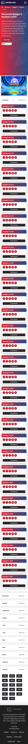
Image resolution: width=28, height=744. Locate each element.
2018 (19, 685)
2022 (12, 680)
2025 (12, 676)
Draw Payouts (14, 115)
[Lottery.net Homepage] (2, 7)
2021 (19, 680)
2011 (5, 698)
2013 (12, 694)
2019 (12, 685)
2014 (5, 694)
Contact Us (14, 732)
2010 (12, 698)
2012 (19, 694)
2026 (4, 676)
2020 (4, 685)
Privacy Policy (18, 736)
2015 (19, 689)
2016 (12, 689)
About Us (21, 732)
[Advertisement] (14, 61)
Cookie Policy (11, 741)
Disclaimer (9, 736)
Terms (18, 741)
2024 (19, 676)
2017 (5, 689)
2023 (4, 680)
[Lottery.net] (8, 4)
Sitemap (6, 732)
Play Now (14, 92)
